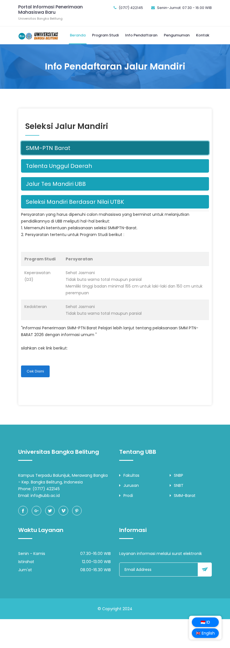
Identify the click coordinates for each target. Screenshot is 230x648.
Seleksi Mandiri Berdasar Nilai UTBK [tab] (75, 202)
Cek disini (35, 371)
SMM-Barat (185, 495)
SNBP (178, 475)
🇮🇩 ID (205, 622)
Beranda (78, 35)
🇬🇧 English (205, 633)
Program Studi (105, 35)
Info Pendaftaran (141, 35)
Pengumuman (177, 35)
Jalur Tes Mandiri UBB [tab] (56, 184)
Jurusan (131, 485)
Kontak (202, 35)
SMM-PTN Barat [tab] (48, 148)
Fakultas (131, 475)
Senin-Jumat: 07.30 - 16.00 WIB (184, 7)
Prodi (128, 495)
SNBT (178, 485)
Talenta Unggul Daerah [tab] (59, 166)
